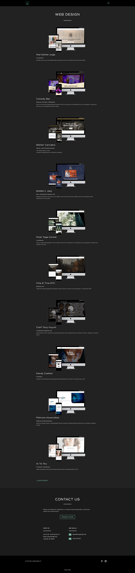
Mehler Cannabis (45, 145)
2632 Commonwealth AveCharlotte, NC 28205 (51, 537)
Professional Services (49, 148)
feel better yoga (45, 54)
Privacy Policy (67, 570)
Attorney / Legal (40, 148)
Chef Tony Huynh (46, 327)
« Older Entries (42, 480)
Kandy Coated (44, 373)
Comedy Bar (43, 99)
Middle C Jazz (44, 191)
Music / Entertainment (50, 102)
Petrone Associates (47, 417)
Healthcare (38, 421)
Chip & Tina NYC (45, 283)
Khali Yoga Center (46, 237)
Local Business (40, 58)
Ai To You (41, 463)
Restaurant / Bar (40, 102)
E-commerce (39, 376)
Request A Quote (67, 517)
